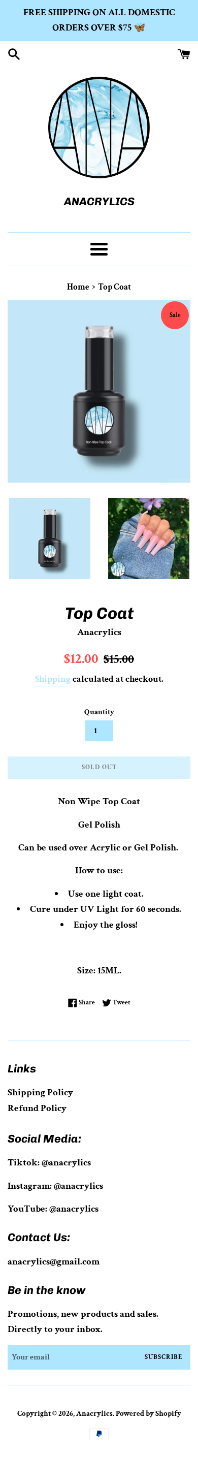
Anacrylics (94, 1413)
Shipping (53, 679)
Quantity (99, 712)
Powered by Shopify (148, 1413)
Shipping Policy (40, 1092)
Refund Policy (37, 1108)
